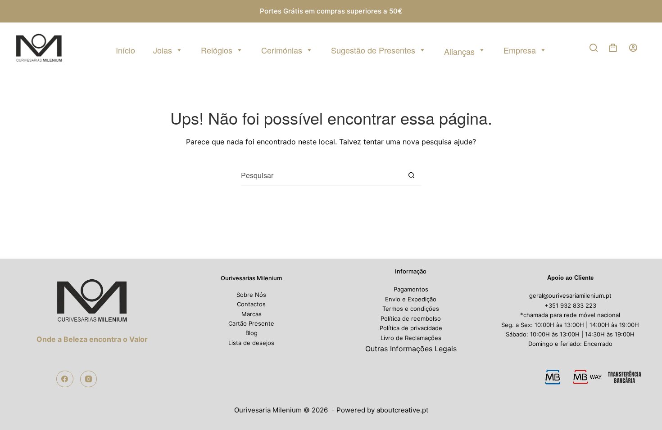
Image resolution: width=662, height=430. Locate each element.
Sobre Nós (251, 294)
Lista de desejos (251, 342)
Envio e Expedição (410, 299)
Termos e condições (410, 308)
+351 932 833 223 (570, 305)
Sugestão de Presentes (373, 50)
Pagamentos (411, 289)
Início (125, 50)
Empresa (519, 50)
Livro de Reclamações (411, 337)
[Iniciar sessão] (633, 48)
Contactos (251, 304)
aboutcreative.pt (402, 410)
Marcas (251, 314)
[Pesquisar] (593, 48)
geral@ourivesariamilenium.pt (570, 295)
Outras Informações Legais (411, 348)
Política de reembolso (411, 318)
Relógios (216, 50)
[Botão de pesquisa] (411, 175)
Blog (251, 332)
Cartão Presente (251, 323)
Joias (162, 50)
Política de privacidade (411, 327)
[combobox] (321, 175)
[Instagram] (88, 379)
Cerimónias (281, 50)
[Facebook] (64, 379)
